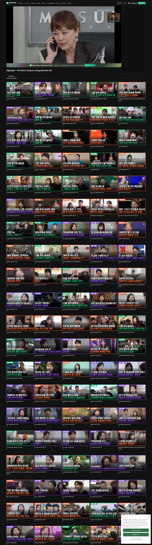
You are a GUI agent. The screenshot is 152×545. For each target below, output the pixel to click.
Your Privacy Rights (135, 539)
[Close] (148, 517)
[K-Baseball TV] (120, 3)
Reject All (136, 534)
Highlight (10, 70)
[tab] (11, 76)
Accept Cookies (135, 530)
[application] (63, 34)
